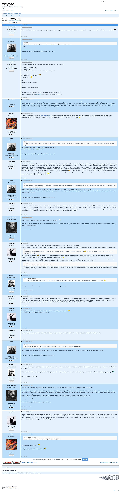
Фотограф (116, 490)
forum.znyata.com (20, 6)
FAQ (112, 10)
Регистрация (11, 10)
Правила (107, 10)
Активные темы (17, 13)
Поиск (116, 10)
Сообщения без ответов (7, 13)
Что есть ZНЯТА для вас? (29, 462)
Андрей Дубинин (12, 20)
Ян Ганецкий (38, 94)
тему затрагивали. (46, 115)
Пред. (10, 22)
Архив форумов (14, 15)
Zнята (20, 15)
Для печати (115, 22)
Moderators (18, 20)
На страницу (6, 22)
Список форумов (6, 15)
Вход (4, 10)
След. (20, 22)
